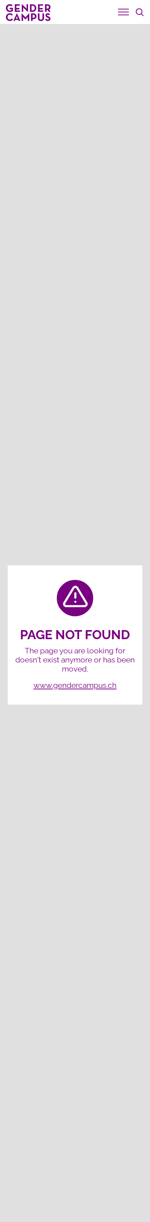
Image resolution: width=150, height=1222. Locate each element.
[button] (123, 12)
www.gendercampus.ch (75, 685)
